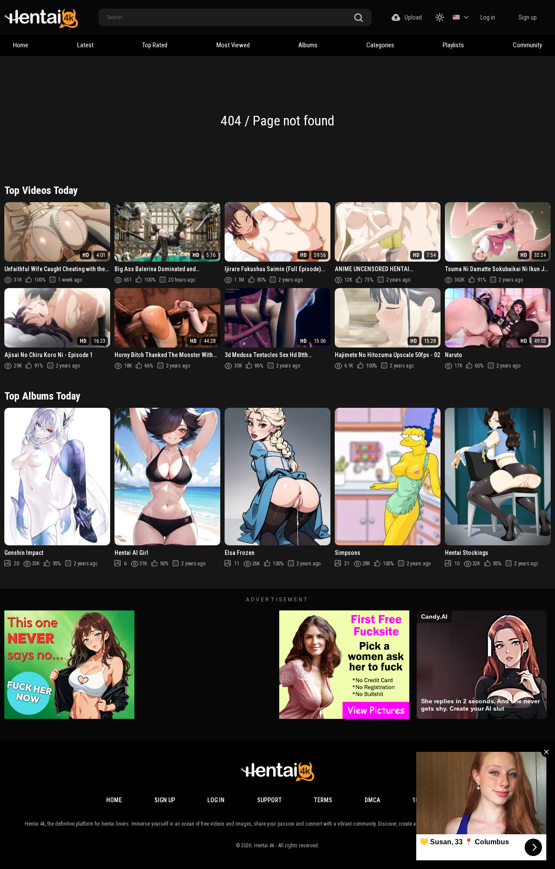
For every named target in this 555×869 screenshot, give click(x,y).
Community (527, 45)
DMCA (372, 800)
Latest (85, 45)
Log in (487, 17)
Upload (413, 17)
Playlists (453, 45)
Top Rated (154, 45)
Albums (307, 45)
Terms (323, 800)
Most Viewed (233, 45)
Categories (380, 45)
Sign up (528, 17)
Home (20, 45)
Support (269, 800)
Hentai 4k (264, 846)
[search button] (358, 18)
